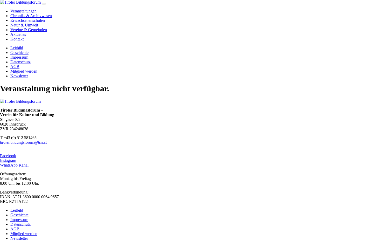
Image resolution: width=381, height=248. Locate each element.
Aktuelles (18, 34)
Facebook (8, 156)
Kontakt (17, 39)
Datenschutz (20, 62)
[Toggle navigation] (44, 3)
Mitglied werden (23, 71)
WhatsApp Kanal (14, 165)
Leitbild (16, 48)
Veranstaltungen (23, 11)
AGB (14, 66)
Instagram (8, 160)
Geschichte (19, 52)
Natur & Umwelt (24, 25)
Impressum (19, 57)
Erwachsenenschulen (27, 20)
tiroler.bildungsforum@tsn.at (23, 142)
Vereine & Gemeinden (28, 29)
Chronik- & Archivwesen (31, 15)
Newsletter (19, 76)
